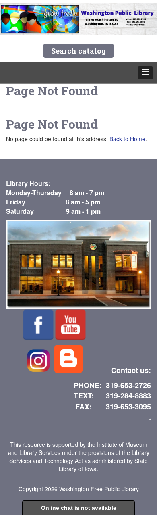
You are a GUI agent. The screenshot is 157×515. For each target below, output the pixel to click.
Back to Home (127, 139)
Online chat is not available (78, 508)
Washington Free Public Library (99, 489)
